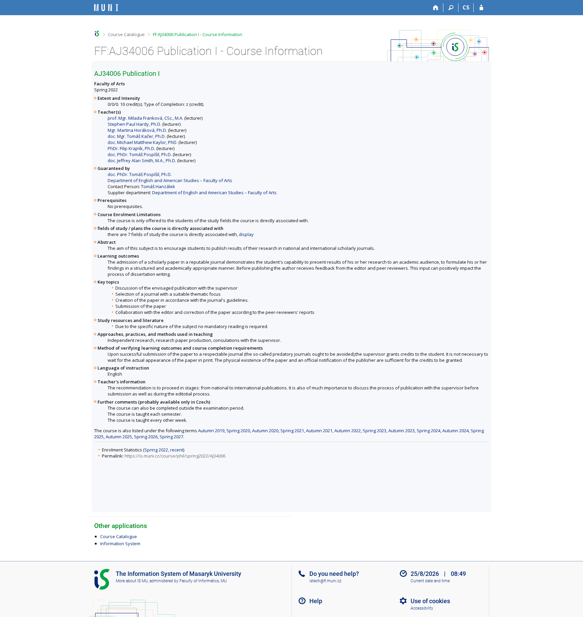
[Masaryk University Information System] (106, 7)
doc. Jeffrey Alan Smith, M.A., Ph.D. (142, 160)
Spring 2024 (428, 431)
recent (176, 450)
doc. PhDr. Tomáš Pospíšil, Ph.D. (140, 154)
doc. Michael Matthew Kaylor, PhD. (142, 142)
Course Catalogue (126, 34)
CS (466, 7)
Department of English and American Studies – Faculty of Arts (170, 180)
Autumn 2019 (211, 431)
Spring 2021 (292, 431)
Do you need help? (334, 573)
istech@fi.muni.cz (325, 581)
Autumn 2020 (265, 431)
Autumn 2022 (347, 431)
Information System (120, 543)
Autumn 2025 (119, 437)
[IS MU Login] (481, 7)
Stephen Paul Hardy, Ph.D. (134, 124)
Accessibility (422, 608)
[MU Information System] (97, 33)
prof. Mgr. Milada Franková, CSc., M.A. (145, 118)
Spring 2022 (156, 450)
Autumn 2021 (319, 431)
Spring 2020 (238, 431)
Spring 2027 (171, 437)
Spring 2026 (146, 437)
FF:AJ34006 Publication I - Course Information (197, 34)
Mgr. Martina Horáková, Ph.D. (137, 130)
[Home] (435, 7)
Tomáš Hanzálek (158, 186)
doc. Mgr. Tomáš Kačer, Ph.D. (137, 136)
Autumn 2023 (401, 431)
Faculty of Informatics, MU (203, 581)
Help (315, 601)
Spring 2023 (374, 431)
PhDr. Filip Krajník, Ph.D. (131, 148)
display (246, 234)
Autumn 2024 (455, 431)
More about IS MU (132, 581)
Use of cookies (430, 601)
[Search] (451, 7)
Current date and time (430, 581)
